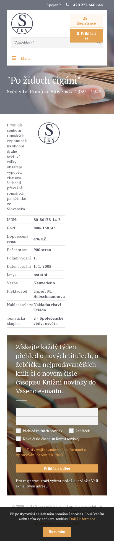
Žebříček (83, 430)
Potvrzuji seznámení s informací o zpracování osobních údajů (51, 452)
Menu (25, 58)
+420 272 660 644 (87, 4)
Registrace (86, 23)
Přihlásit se (88, 36)
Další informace (82, 518)
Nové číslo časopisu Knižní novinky (51, 438)
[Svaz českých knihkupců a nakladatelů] (25, 24)
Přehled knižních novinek (42, 430)
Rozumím (57, 532)
